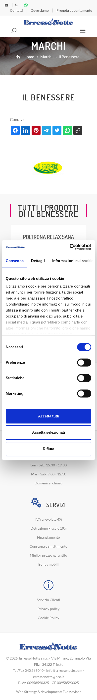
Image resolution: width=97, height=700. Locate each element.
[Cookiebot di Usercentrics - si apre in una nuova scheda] (69, 247)
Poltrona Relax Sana (48, 236)
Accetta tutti (48, 416)
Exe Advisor (72, 692)
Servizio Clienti (48, 600)
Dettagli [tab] (38, 261)
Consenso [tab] (15, 261)
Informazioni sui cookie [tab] (72, 261)
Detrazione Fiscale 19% (49, 528)
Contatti (16, 10)
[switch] (84, 362)
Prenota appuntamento (74, 10)
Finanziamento (48, 537)
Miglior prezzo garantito (48, 555)
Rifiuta (48, 449)
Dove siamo (40, 10)
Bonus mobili (48, 564)
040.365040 (34, 670)
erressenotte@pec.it (48, 677)
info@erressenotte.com (64, 670)
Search (14, 31)
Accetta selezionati (48, 432)
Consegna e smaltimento (48, 546)
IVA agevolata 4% (48, 519)
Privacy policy (48, 609)
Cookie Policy (48, 618)
